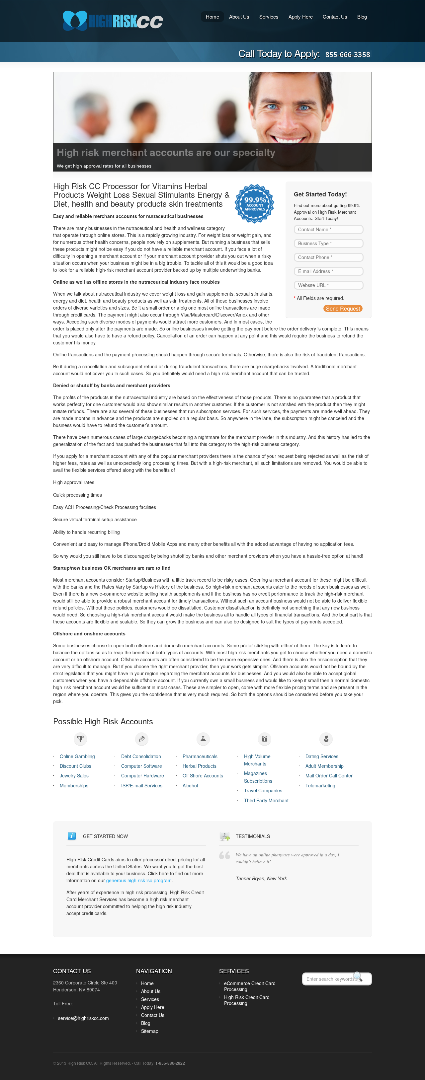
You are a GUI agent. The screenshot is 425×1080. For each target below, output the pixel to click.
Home (212, 16)
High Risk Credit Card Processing (247, 1000)
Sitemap (149, 1031)
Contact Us (335, 16)
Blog (362, 16)
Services (269, 16)
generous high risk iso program (139, 880)
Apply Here (301, 16)
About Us (239, 16)
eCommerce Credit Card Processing (250, 986)
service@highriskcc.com (83, 1018)
